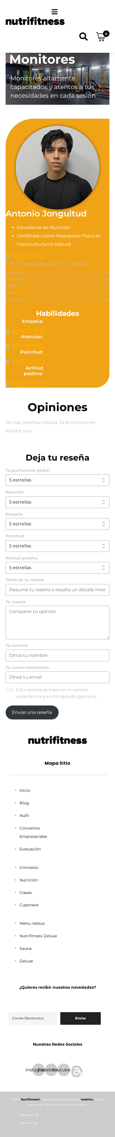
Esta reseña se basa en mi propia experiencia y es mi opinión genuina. (56, 693)
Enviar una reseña (32, 712)
